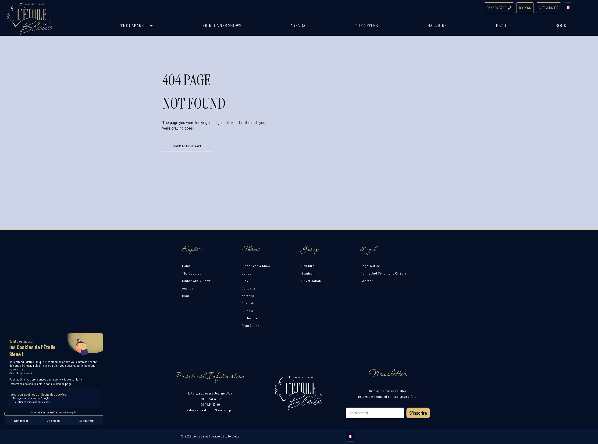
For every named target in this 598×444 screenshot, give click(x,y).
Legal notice (370, 266)
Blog (501, 25)
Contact (367, 281)
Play (245, 281)
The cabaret (133, 25)
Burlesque (249, 318)
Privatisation (311, 281)
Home (186, 266)
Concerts (249, 288)
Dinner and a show (196, 281)
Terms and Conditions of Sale (383, 273)
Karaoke (248, 296)
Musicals (248, 303)
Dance (246, 273)
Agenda (297, 25)
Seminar (307, 273)
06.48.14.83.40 (210, 404)
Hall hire (437, 25)
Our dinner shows (222, 25)
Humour (248, 311)
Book (560, 25)
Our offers (366, 25)
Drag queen (250, 326)
